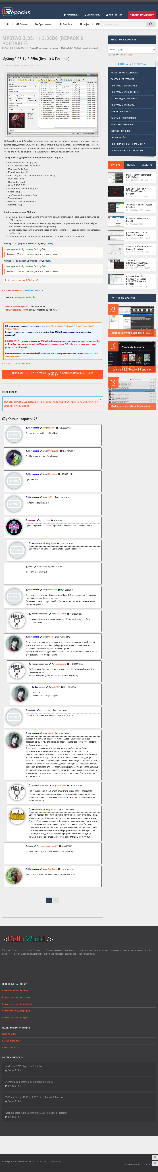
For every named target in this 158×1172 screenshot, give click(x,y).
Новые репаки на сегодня (124, 72)
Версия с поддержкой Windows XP (23, 280)
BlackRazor (52, 474)
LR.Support (61, 614)
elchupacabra (28, 65)
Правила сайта (118, 137)
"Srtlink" (16, 329)
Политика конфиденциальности (128, 144)
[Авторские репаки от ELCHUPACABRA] (16, 11)
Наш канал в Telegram (133, 64)
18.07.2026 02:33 (136, 224)
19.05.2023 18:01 (136, 210)
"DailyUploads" (57, 326)
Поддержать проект (142, 15)
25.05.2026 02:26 (136, 238)
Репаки (23, 24)
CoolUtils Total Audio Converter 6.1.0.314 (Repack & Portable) (36, 1112)
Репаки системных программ (15, 990)
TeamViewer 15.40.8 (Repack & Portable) (139, 206)
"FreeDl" (79, 326)
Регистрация (72, 15)
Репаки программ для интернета (17, 1004)
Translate (128, 54)
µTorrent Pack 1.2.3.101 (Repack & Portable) (137, 233)
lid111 (53, 543)
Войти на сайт (115, 15)
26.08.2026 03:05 (136, 252)
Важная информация (122, 124)
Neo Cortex (52, 869)
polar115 (51, 428)
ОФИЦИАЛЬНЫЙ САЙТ (25, 297)
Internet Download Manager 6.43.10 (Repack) (138, 176)
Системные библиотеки (123, 118)
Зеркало (29, 249)
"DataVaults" (69, 326)
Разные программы (121, 111)
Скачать (8, 249)
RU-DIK (50, 637)
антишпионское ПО (50, 846)
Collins (50, 497)
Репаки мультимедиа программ (43, 48)
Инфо (85, 24)
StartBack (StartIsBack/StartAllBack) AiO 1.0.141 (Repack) (138, 263)
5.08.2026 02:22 (135, 196)
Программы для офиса (123, 105)
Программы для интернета (125, 92)
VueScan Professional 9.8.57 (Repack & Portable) (139, 247)
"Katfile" (8, 329)
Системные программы (123, 79)
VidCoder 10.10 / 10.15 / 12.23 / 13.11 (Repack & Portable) (34, 1097)
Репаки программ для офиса (15, 1017)
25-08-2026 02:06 (12, 65)
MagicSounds (53, 451)
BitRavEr (48, 710)
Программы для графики (124, 85)
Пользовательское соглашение (127, 150)
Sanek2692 (52, 590)
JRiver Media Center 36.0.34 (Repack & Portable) (29, 1081)
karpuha (54, 809)
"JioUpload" (89, 326)
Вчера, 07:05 (14, 1085)
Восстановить (93, 15)
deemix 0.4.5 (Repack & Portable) (132, 369)
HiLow (47, 520)
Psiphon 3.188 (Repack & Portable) (137, 220)
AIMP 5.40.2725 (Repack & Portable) (23, 1066)
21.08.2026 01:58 (136, 180)
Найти (150, 24)
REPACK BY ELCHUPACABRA (14, 48)
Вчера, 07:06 (14, 1070)
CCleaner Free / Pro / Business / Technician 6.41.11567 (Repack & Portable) (136, 280)
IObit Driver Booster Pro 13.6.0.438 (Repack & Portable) (137, 191)
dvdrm (44, 566)
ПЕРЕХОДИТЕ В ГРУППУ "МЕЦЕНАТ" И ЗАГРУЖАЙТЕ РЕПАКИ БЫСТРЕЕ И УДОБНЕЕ (52, 374)
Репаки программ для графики (16, 997)
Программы (45, 24)
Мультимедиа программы (124, 98)
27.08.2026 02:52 (136, 268)
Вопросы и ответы (120, 131)
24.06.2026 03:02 (136, 287)
